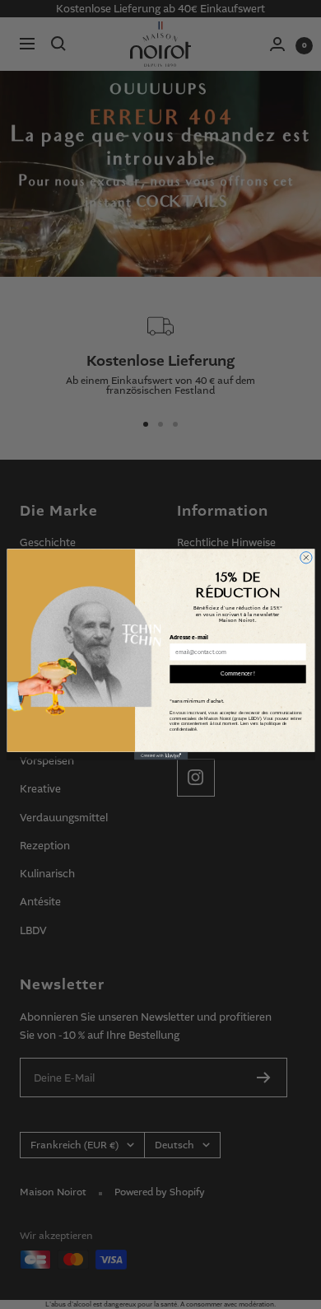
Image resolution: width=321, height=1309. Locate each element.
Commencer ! (238, 674)
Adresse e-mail (189, 638)
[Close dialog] (305, 557)
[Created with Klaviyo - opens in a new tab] (160, 756)
